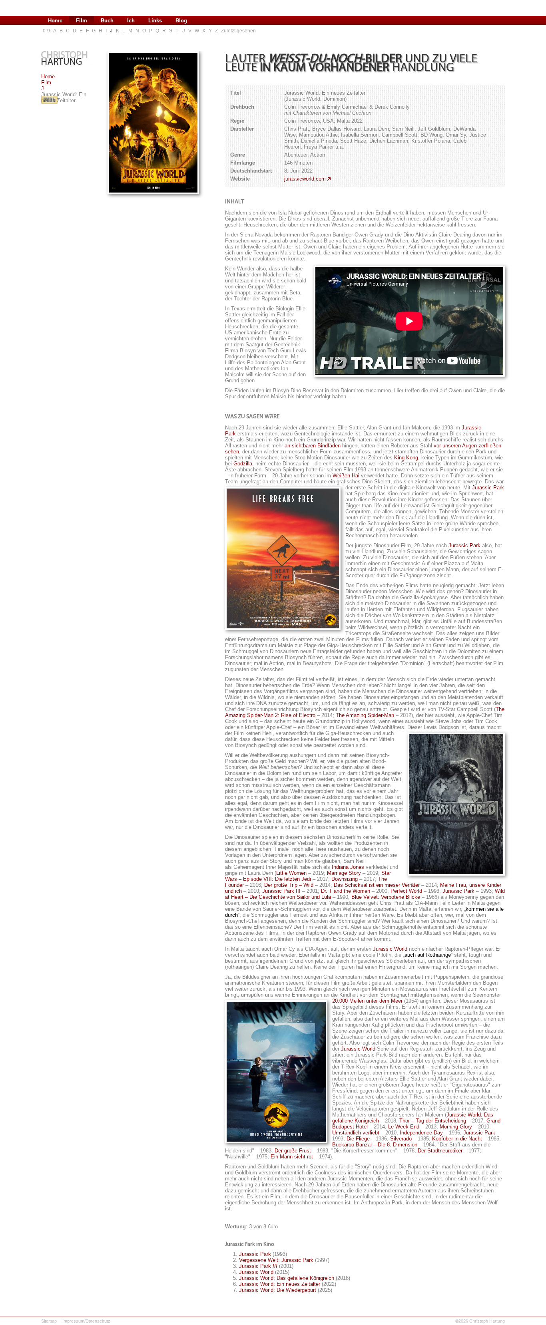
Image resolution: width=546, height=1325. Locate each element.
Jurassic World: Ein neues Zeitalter (279, 1284)
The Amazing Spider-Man (365, 715)
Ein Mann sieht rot (292, 1157)
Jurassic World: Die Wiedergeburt (277, 1290)
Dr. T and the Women (345, 891)
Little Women (291, 873)
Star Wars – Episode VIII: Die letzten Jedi (308, 876)
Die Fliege (358, 1139)
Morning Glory (456, 1127)
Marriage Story (344, 873)
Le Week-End (403, 1127)
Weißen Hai (346, 476)
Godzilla (242, 464)
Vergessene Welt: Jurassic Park (276, 1260)
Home (48, 76)
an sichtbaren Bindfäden (313, 446)
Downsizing (344, 879)
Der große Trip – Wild (288, 885)
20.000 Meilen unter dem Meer (367, 1001)
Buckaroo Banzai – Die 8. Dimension (374, 1145)
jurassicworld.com (305, 179)
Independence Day (421, 1133)
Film (46, 82)
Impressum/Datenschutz (86, 1321)
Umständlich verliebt (355, 1133)
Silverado (401, 1139)
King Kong (406, 458)
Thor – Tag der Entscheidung (432, 1121)
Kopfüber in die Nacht (457, 1139)
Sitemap (49, 1321)
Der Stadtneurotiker (440, 1151)
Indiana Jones (348, 867)
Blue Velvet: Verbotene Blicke (385, 897)
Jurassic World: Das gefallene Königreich (286, 1278)
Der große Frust (293, 1151)
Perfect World (406, 891)
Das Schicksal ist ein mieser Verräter (377, 885)
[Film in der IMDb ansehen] (49, 104)
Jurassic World (390, 949)
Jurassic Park (488, 488)
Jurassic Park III (281, 891)
